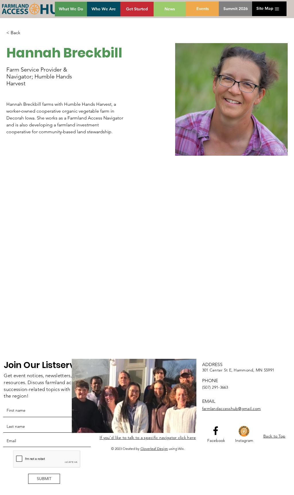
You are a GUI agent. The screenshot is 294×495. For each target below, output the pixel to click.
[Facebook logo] (215, 430)
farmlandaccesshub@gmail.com (231, 408)
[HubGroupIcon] (244, 431)
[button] (264, 8)
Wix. (181, 448)
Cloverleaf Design (154, 448)
